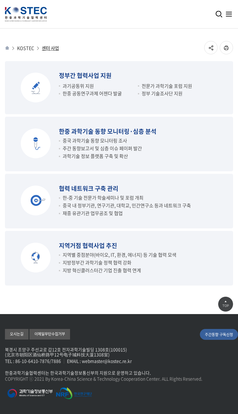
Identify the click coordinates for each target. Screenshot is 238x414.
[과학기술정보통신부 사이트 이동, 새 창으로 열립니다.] (30, 393)
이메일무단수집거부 (49, 334)
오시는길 (17, 334)
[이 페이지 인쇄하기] (226, 47)
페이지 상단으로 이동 (225, 304)
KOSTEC (25, 48)
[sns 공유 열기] (211, 47)
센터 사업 (50, 48)
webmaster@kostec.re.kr (107, 361)
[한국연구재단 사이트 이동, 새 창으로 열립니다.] (74, 393)
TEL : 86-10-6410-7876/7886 (33, 361)
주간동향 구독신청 (219, 334)
